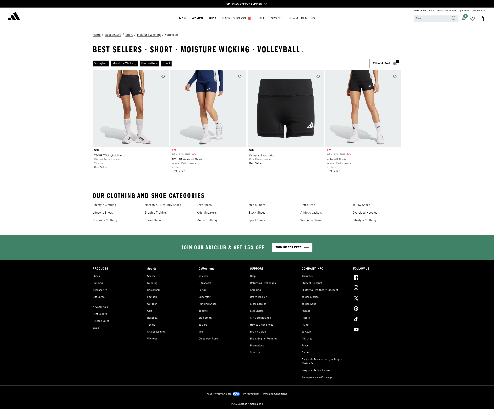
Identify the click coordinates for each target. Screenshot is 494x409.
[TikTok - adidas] (377, 319)
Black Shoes (257, 212)
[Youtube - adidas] (377, 330)
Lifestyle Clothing (104, 205)
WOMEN (197, 18)
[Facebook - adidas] (377, 278)
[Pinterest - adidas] (377, 309)
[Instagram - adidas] (377, 288)
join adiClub (478, 11)
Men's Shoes (257, 205)
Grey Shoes (204, 205)
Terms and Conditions (274, 394)
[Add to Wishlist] (163, 77)
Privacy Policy (251, 394)
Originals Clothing (105, 220)
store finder (420, 11)
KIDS (212, 18)
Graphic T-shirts (156, 212)
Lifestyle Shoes (103, 212)
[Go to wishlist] (472, 18)
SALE (261, 18)
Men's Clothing (207, 220)
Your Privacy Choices (219, 394)
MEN (182, 18)
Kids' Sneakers (207, 212)
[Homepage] (14, 16)
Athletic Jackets (311, 212)
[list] (231, 63)
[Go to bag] (481, 18)
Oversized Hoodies (365, 212)
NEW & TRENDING (301, 18)
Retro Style (307, 205)
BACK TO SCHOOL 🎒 (236, 18)
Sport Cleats (257, 220)
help (431, 11)
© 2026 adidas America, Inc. (247, 404)
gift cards (464, 11)
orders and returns (446, 11)
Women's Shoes (311, 220)
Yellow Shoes (361, 205)
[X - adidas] (377, 299)
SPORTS (276, 18)
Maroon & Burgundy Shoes (163, 205)
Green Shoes (153, 220)
